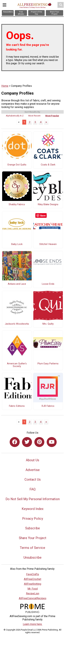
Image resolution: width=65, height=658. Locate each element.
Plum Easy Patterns (48, 363)
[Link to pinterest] (39, 442)
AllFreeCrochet (32, 579)
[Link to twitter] (27, 442)
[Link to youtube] (52, 442)
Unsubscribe (33, 557)
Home (4, 85)
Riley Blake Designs (48, 204)
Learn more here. (32, 624)
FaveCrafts (32, 574)
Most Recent (34, 115)
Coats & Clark (48, 164)
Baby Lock (16, 244)
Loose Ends (48, 284)
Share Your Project (32, 538)
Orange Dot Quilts (16, 164)
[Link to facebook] (15, 442)
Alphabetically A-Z (15, 115)
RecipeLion (32, 593)
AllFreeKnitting (32, 583)
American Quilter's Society (17, 365)
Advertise (33, 470)
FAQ (33, 489)
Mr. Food (33, 588)
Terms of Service (32, 548)
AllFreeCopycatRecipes (32, 598)
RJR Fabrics (48, 406)
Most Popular (52, 115)
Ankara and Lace (17, 284)
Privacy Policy (32, 519)
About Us (32, 460)
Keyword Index (33, 509)
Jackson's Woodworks (17, 324)
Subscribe (32, 528)
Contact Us (32, 479)
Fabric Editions (17, 406)
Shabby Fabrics (17, 204)
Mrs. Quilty (48, 324)
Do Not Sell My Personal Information (33, 499)
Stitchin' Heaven (48, 244)
